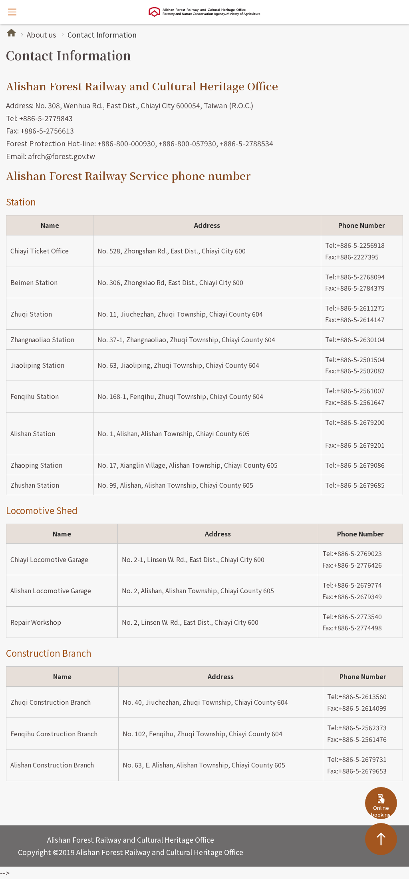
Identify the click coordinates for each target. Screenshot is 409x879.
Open (12, 12)
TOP (381, 839)
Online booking (381, 811)
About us (41, 35)
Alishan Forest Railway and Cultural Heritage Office (204, 12)
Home (11, 32)
